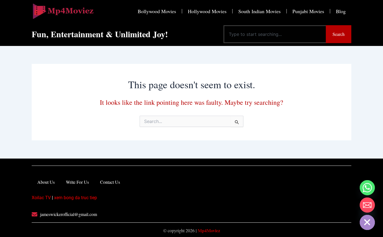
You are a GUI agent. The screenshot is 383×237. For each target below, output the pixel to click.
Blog (341, 11)
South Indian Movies (259, 11)
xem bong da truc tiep (75, 197)
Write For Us (77, 182)
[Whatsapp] (367, 187)
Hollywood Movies (207, 11)
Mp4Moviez (209, 230)
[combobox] (274, 34)
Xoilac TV (41, 197)
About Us (46, 182)
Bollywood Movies (157, 11)
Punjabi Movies (308, 11)
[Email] (367, 205)
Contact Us (110, 182)
